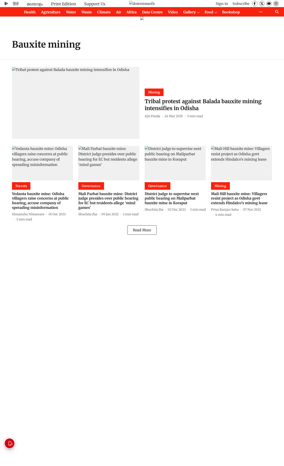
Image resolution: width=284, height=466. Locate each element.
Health (30, 12)
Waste (86, 12)
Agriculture (51, 12)
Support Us (94, 3)
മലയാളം (35, 3)
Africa (131, 12)
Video (173, 12)
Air (118, 12)
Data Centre (152, 12)
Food (209, 12)
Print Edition (63, 3)
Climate (104, 12)
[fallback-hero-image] (75, 103)
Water (71, 12)
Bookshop (231, 12)
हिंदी (16, 3)
